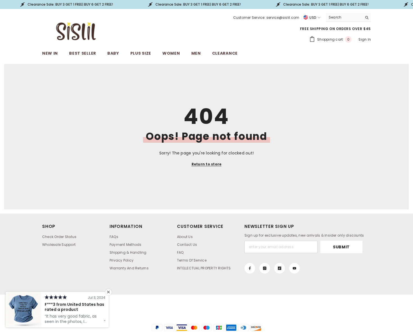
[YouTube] (294, 268)
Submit (341, 247)
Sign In (364, 39)
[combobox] (344, 17)
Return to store (207, 164)
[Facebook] (249, 268)
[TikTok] (279, 268)
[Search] (348, 17)
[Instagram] (264, 268)
